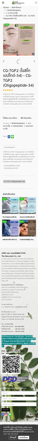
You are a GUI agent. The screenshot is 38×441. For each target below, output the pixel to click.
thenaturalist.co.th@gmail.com (15, 351)
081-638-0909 (19, 327)
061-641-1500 (19, 329)
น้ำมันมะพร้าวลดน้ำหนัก (21, 274)
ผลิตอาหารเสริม (29, 261)
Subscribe (6, 410)
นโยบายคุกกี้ (14, 434)
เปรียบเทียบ (27, 118)
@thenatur (9, 353)
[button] (35, 3)
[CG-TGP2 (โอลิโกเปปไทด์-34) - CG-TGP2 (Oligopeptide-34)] (19, 39)
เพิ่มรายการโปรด (11, 118)
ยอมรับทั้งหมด (23, 437)
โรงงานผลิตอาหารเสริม (17, 259)
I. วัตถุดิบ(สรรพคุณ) (17, 123)
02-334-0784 (9, 324)
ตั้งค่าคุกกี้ (13, 437)
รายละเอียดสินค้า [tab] (9, 147)
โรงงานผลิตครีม (28, 259)
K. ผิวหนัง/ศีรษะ (17, 126)
